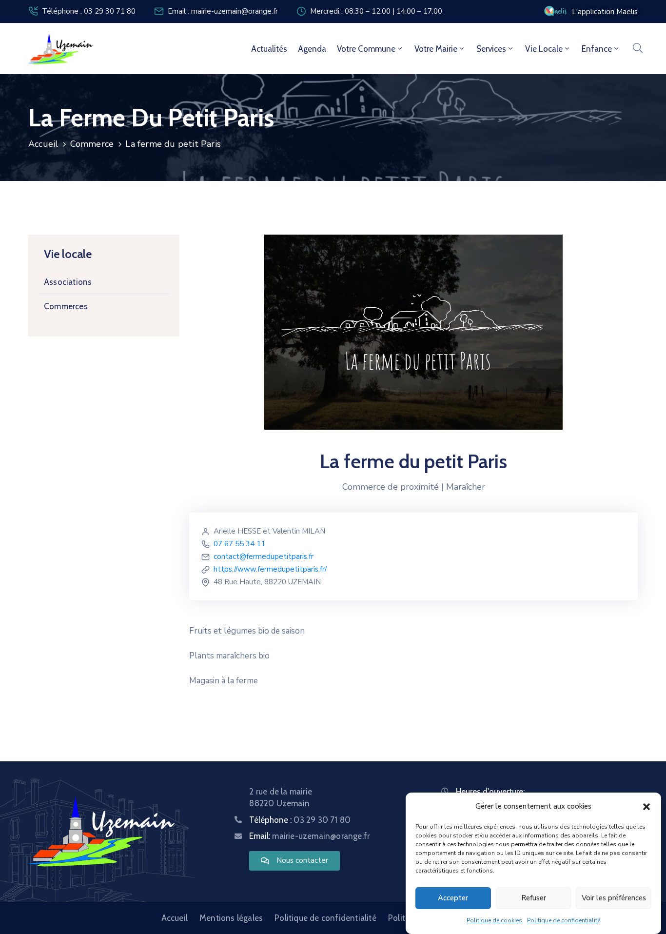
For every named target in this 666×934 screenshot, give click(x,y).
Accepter (453, 898)
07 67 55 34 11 (239, 544)
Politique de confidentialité (563, 920)
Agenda (312, 49)
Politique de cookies (494, 920)
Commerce (92, 144)
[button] (646, 806)
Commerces (66, 306)
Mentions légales (231, 918)
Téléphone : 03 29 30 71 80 (89, 11)
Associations (68, 282)
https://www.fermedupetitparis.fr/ (270, 569)
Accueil (43, 144)
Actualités (269, 49)
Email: (309, 836)
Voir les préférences (614, 898)
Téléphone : (300, 820)
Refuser (533, 898)
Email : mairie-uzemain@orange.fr (223, 11)
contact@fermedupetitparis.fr (263, 556)
